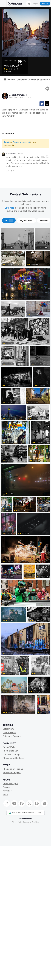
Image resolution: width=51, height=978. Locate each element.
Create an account (21, 142)
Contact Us (8, 787)
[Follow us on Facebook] (21, 803)
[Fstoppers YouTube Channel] (14, 803)
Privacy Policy (17, 822)
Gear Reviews (9, 732)
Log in (7, 142)
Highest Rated (26, 220)
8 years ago (21, 153)
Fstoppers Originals (12, 736)
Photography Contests (13, 757)
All (8, 220)
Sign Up (45, 3)
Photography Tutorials (13, 768)
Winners (9, 79)
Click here (9, 207)
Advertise (7, 790)
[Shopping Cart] (28, 3)
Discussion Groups (12, 754)
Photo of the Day (10, 750)
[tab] (9, 220)
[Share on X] (47, 103)
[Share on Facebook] (41, 103)
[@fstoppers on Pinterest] (37, 803)
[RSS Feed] (44, 803)
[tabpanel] (25, 471)
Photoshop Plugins (12, 772)
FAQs (5, 794)
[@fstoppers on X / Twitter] (29, 803)
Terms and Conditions (31, 822)
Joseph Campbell (18, 94)
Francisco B (11, 153)
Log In (35, 3)
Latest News (8, 728)
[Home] (15, 4)
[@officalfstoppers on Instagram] (6, 803)
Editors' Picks (9, 747)
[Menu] (3, 3)
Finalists (44, 220)
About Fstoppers (10, 783)
